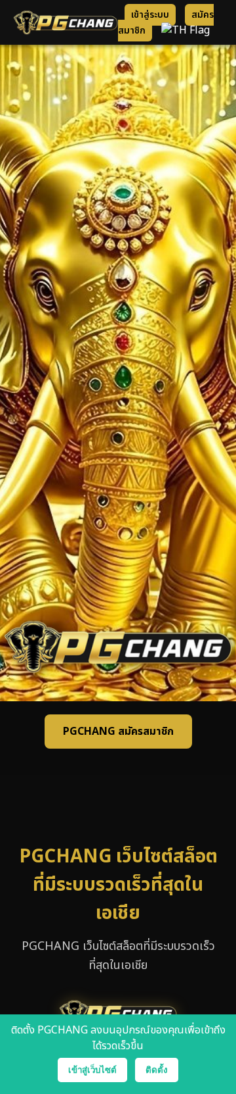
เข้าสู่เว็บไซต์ (92, 1070)
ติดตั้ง (157, 1070)
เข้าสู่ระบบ (150, 15)
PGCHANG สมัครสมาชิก (118, 731)
